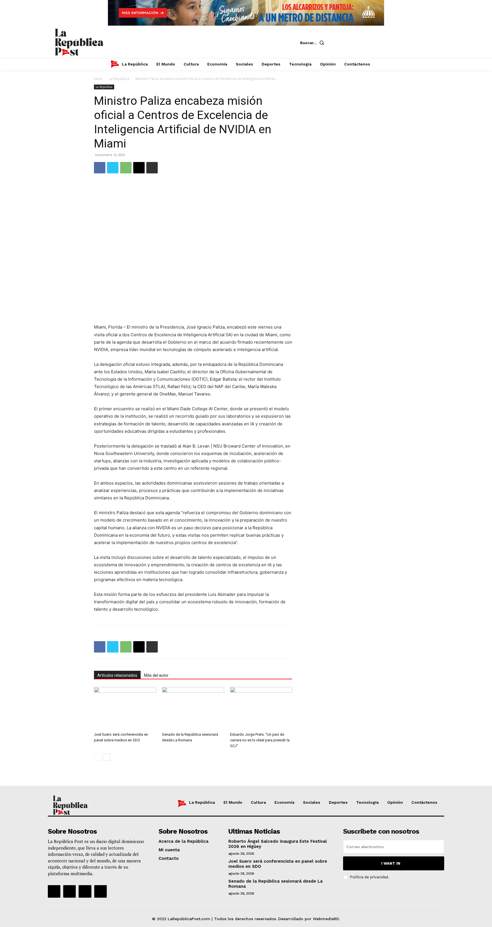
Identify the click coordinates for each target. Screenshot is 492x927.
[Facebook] (339, 43)
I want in (390, 863)
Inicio (98, 78)
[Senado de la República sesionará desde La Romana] (193, 708)
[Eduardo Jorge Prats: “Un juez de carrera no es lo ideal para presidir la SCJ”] (261, 708)
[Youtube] (391, 43)
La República (119, 78)
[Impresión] (152, 167)
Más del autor (156, 675)
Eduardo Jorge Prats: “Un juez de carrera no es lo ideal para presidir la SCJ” (260, 740)
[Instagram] (356, 43)
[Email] (139, 167)
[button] (313, 43)
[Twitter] (373, 43)
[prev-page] (97, 757)
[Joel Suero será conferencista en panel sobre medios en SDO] (125, 708)
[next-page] (106, 757)
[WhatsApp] (126, 167)
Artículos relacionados (117, 675)
